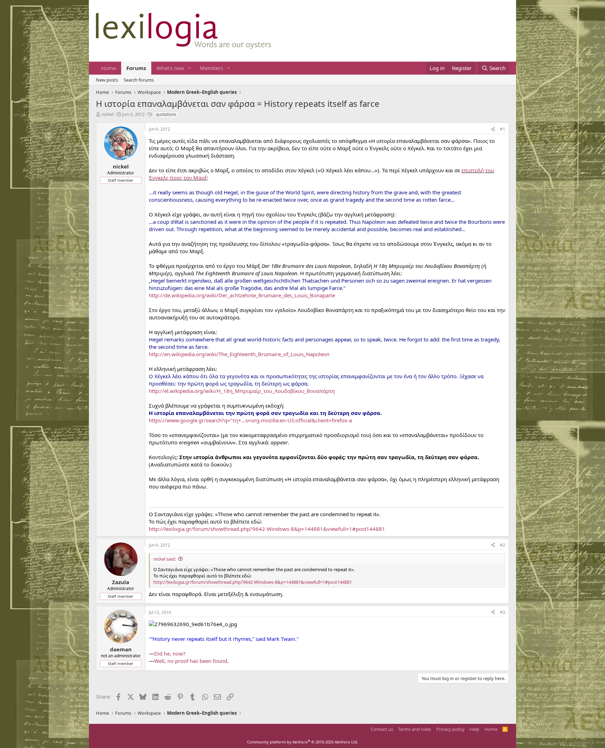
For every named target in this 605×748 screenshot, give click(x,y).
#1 (502, 129)
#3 (502, 612)
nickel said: (164, 559)
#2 (502, 545)
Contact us (382, 729)
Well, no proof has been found (190, 660)
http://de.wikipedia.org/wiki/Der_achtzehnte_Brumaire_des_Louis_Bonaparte (242, 295)
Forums (136, 67)
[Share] (493, 129)
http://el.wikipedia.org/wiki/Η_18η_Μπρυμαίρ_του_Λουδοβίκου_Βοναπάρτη (242, 390)
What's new (170, 67)
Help (474, 729)
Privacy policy (450, 729)
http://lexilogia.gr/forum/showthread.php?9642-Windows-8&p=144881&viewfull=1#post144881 (267, 528)
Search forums (139, 80)
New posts (107, 80)
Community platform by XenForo (302, 741)
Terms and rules (414, 729)
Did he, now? (170, 653)
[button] (190, 68)
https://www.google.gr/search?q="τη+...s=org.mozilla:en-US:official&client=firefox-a (250, 420)
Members (211, 67)
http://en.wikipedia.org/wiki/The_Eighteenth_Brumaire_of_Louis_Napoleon (239, 354)
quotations (166, 114)
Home (108, 67)
